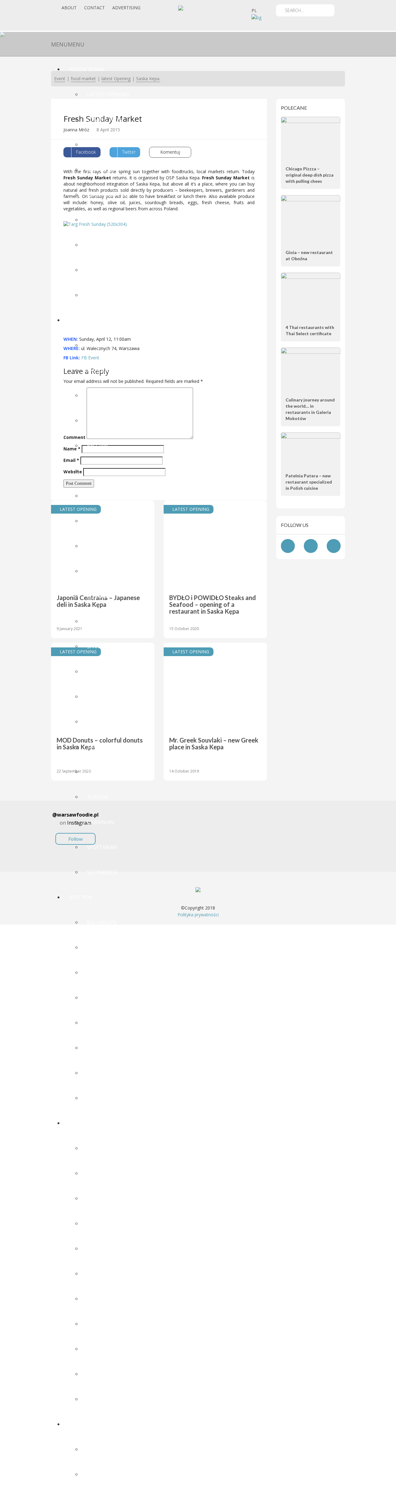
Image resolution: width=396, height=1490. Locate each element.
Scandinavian (105, 621)
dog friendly (104, 1048)
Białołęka (100, 1173)
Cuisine (78, 320)
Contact (94, 8)
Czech (95, 546)
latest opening (108, 94)
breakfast (100, 947)
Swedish (98, 721)
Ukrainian (100, 822)
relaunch (100, 220)
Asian (94, 395)
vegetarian (102, 847)
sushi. (94, 696)
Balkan (96, 420)
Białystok (100, 1474)
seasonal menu (107, 194)
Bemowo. (99, 1148)
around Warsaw (109, 1273)
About (69, 8)
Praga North (104, 1349)
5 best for (100, 295)
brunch (97, 972)
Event (95, 144)
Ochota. (98, 1324)
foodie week (103, 245)
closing (97, 270)
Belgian (97, 445)
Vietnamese (102, 872)
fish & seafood (106, 571)
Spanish (97, 646)
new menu (101, 169)
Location (81, 1123)
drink (94, 1073)
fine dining (102, 1098)
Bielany (97, 1198)
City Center (102, 1248)
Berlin (96, 1449)
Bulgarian (101, 470)
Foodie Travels (89, 1424)
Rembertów (102, 1399)
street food (103, 671)
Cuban (95, 521)
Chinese (97, 496)
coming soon (105, 119)
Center (96, 1223)
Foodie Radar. (87, 69)
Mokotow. (101, 1298)
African (97, 345)
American (99, 370)
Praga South (104, 1374)
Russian (97, 596)
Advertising (126, 8)
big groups (101, 922)
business (99, 997)
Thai (93, 772)
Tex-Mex (97, 746)
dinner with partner (115, 1022)
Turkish (97, 797)
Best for (80, 897)
